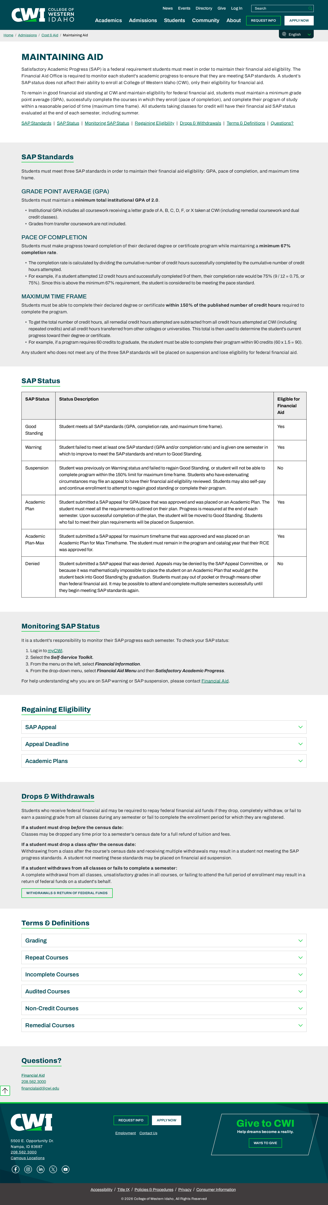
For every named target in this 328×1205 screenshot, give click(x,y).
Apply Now (299, 20)
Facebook (16, 1169)
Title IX (123, 1189)
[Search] (310, 8)
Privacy (184, 1189)
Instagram (28, 1169)
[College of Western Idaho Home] (43, 15)
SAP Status (68, 123)
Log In (236, 8)
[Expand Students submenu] (174, 25)
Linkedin (41, 1169)
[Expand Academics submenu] (108, 25)
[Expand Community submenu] (206, 25)
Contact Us (148, 1133)
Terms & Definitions (246, 123)
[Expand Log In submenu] (237, 13)
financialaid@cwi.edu (40, 1088)
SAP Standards (36, 123)
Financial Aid (215, 680)
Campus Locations (28, 1158)
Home (8, 35)
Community (205, 20)
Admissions (143, 20)
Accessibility (101, 1189)
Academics (108, 20)
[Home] (31, 1122)
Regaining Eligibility (154, 123)
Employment (125, 1133)
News (168, 8)
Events (184, 8)
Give (222, 8)
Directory (204, 8)
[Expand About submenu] (234, 25)
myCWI (55, 650)
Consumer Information (216, 1189)
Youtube (66, 1169)
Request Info (263, 20)
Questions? (282, 123)
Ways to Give (265, 1143)
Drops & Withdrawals (200, 123)
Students (174, 20)
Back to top (5, 1091)
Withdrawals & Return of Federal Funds (67, 893)
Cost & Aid (50, 35)
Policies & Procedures (154, 1189)
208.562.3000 (33, 1081)
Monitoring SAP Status (107, 123)
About (233, 20)
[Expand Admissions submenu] (143, 25)
